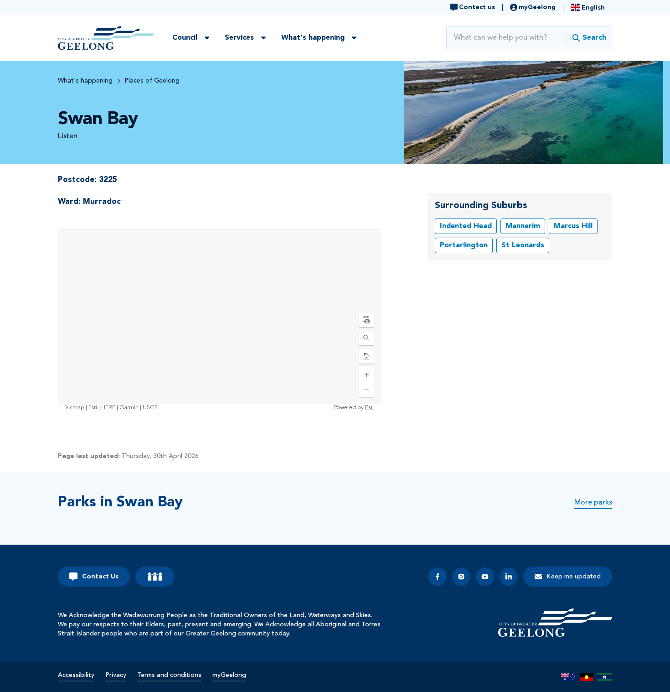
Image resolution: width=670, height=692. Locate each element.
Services (239, 38)
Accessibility (76, 675)
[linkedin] (509, 576)
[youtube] (485, 576)
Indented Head (466, 226)
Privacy (115, 675)
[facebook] (437, 576)
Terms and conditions (169, 675)
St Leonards (522, 245)
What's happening (313, 38)
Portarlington (464, 245)
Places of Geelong (152, 81)
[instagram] (461, 576)
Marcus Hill (573, 226)
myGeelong (229, 675)
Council (184, 38)
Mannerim (522, 226)
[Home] (555, 623)
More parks (593, 502)
